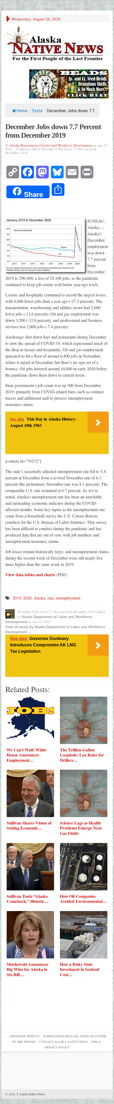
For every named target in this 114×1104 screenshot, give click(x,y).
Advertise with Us (24, 1036)
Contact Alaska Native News (63, 1042)
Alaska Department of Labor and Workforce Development (51, 145)
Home (22, 110)
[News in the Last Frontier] (57, 44)
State (37, 110)
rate (50, 598)
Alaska (39, 598)
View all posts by (19, 627)
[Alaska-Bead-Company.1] (69, 83)
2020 (27, 598)
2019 (16, 598)
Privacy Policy (57, 1047)
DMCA (95, 1042)
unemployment (68, 598)
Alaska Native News (30, 1094)
